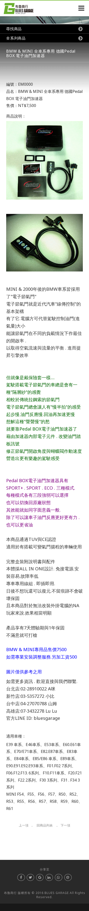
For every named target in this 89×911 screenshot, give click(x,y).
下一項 (65, 825)
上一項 (23, 825)
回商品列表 (45, 825)
